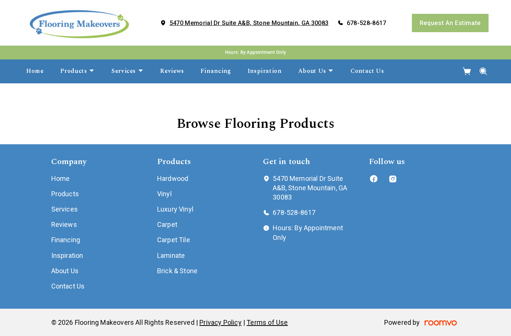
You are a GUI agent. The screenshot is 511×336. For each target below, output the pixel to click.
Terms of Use (267, 322)
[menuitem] (35, 71)
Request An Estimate (450, 23)
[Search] (483, 71)
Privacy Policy (220, 322)
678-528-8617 (366, 23)
